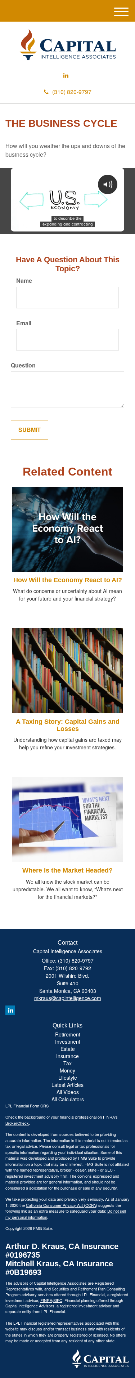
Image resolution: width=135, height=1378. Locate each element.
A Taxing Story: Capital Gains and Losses (68, 725)
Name (24, 281)
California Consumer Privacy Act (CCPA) (61, 1205)
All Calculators (67, 1099)
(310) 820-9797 (71, 92)
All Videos (68, 1092)
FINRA (46, 1300)
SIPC (57, 1300)
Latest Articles (67, 1084)
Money (67, 1070)
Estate (67, 1048)
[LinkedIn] (65, 75)
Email (23, 323)
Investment (67, 1041)
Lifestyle (67, 1077)
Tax (67, 1063)
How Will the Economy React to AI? (67, 580)
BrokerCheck (17, 1123)
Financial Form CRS (31, 1106)
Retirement (67, 1034)
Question (23, 365)
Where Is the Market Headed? (67, 870)
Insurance (67, 1056)
